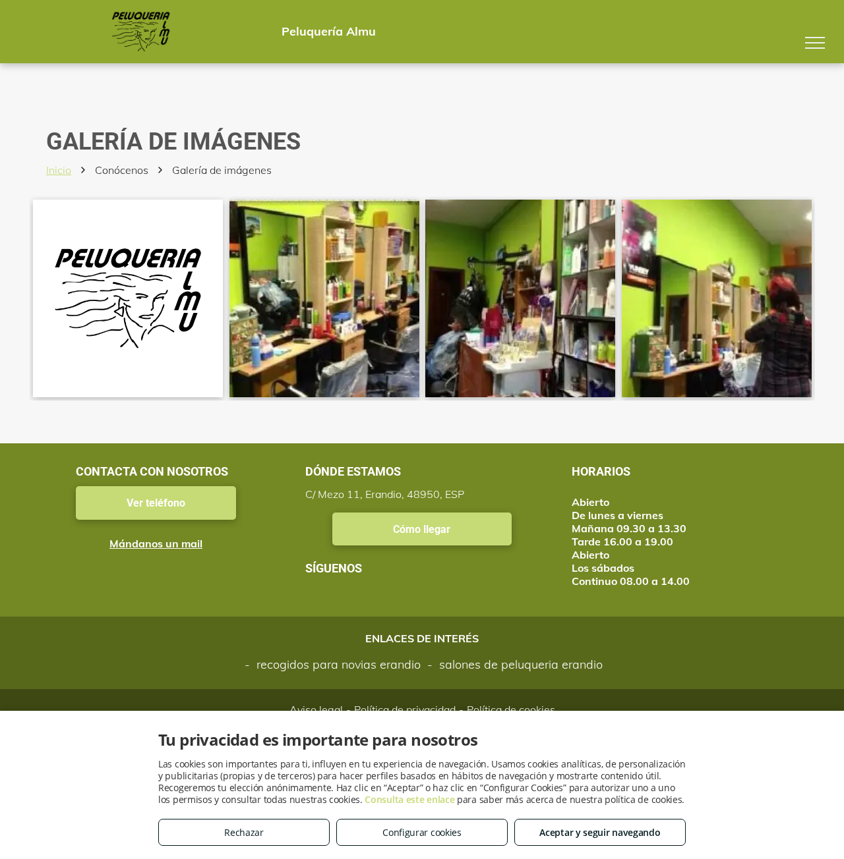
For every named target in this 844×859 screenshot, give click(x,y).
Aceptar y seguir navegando (599, 832)
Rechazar (244, 832)
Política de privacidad (405, 709)
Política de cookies (511, 709)
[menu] (815, 43)
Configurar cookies (422, 832)
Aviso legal (316, 709)
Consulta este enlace (409, 799)
